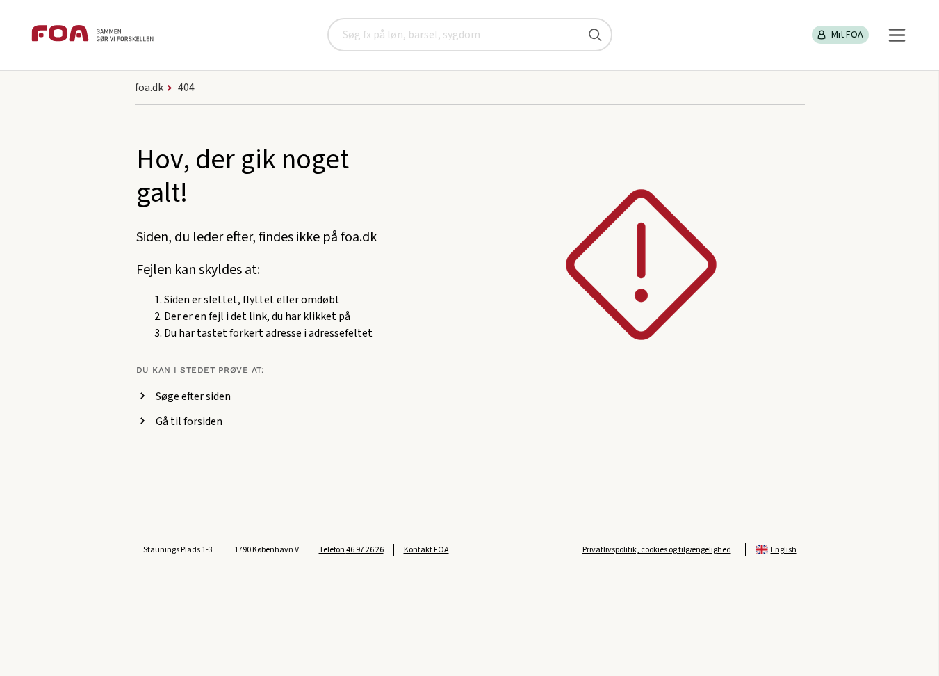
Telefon (351, 550)
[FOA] (92, 35)
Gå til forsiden (189, 421)
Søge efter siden (193, 396)
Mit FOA (847, 35)
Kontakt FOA (426, 550)
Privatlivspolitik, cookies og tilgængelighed (656, 550)
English (784, 550)
